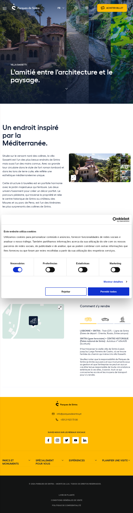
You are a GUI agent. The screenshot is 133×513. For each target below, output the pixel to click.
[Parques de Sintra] (26, 10)
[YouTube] (75, 440)
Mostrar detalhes (113, 281)
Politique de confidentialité (66, 505)
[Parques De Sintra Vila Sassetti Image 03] (125, 168)
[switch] (50, 269)
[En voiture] (105, 319)
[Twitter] (66, 440)
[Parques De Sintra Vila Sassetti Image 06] (125, 179)
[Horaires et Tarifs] (76, 8)
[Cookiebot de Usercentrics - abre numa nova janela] (115, 219)
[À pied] (122, 319)
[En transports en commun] (88, 319)
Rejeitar (65, 291)
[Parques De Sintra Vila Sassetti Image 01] (94, 167)
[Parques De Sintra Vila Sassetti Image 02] (125, 156)
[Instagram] (57, 440)
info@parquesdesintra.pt (69, 413)
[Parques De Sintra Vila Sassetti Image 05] (125, 173)
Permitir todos (108, 291)
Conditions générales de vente (66, 500)
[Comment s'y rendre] (86, 8)
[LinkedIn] (84, 440)
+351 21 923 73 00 (69, 419)
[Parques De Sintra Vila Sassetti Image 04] (125, 162)
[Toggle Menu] (4, 9)
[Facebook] (48, 440)
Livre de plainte (66, 495)
